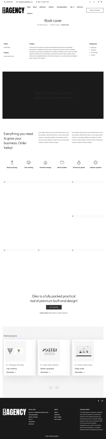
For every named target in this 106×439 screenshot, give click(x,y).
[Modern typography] (49, 351)
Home (28, 7)
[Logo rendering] (15, 351)
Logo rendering (11, 368)
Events (51, 7)
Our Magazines (62, 7)
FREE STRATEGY (95, 10)
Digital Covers (33, 417)
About (35, 7)
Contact (30, 13)
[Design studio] (84, 351)
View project (10, 372)
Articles (80, 7)
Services (42, 7)
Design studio (79, 368)
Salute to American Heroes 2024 (38, 412)
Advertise (32, 421)
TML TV (72, 7)
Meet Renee (57, 417)
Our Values (57, 419)
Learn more (44, 313)
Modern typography (47, 368)
